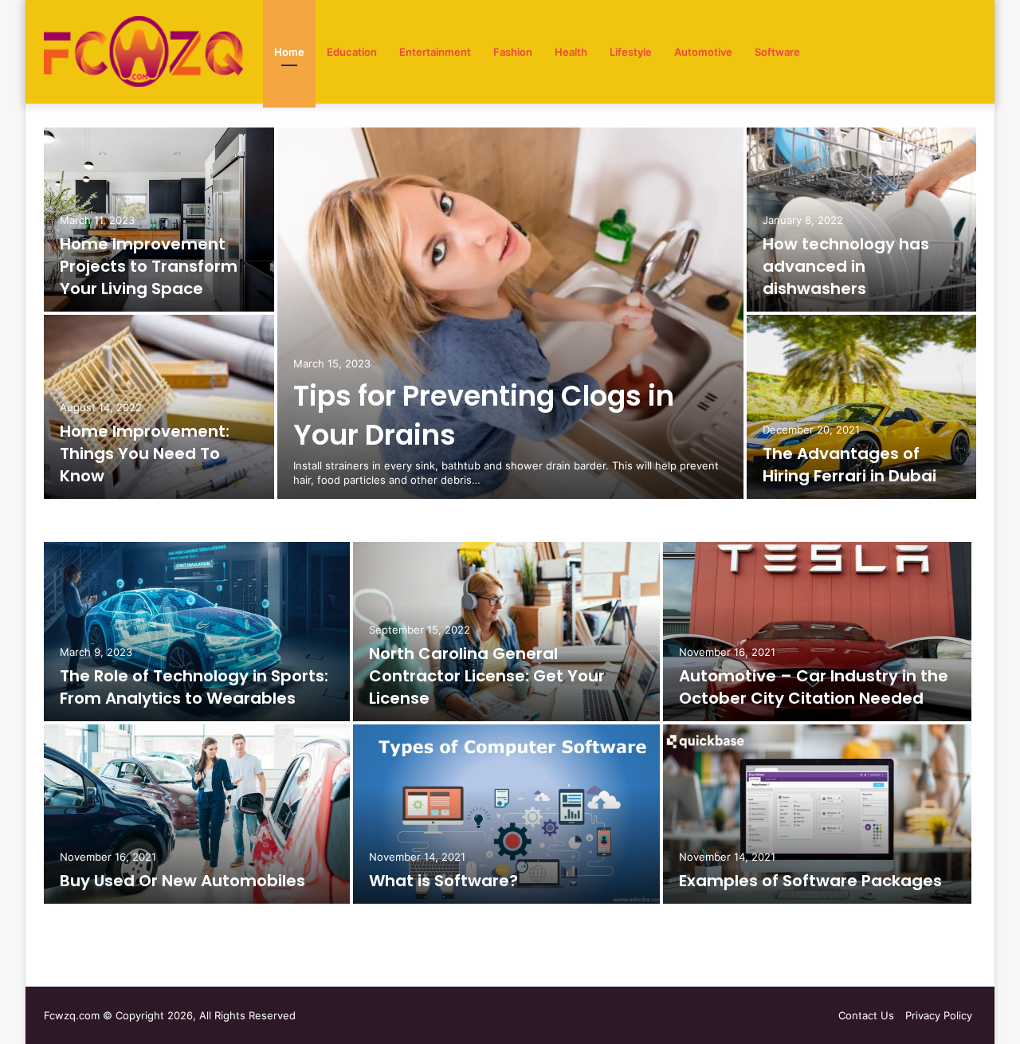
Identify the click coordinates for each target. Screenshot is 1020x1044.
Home (289, 51)
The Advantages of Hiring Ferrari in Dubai (849, 464)
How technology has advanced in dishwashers (846, 266)
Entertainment (435, 51)
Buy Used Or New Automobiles (182, 880)
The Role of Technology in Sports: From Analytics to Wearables (194, 687)
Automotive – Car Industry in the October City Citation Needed (813, 687)
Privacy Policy (938, 1015)
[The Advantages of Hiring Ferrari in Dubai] (862, 407)
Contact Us (866, 1015)
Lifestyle (631, 51)
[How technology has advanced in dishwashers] (862, 220)
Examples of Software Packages (810, 880)
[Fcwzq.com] (143, 52)
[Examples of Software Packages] (817, 814)
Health (571, 51)
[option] (510, 315)
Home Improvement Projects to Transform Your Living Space (148, 266)
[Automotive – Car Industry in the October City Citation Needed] (817, 631)
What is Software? (443, 880)
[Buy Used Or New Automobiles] (197, 814)
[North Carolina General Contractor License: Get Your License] (506, 631)
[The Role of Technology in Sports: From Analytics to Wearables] (197, 631)
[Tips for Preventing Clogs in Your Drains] (510, 313)
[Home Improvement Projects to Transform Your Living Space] (159, 220)
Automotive (703, 51)
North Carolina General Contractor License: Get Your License (487, 675)
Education (352, 51)
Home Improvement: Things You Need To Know (145, 453)
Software (777, 51)
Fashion (512, 51)
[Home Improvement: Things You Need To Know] (159, 407)
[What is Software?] (506, 814)
